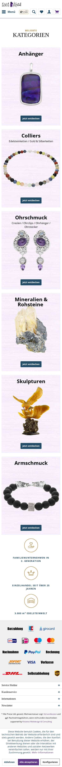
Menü (11, 12)
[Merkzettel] (41, 12)
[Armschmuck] (31, 496)
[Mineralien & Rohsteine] (31, 332)
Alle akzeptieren (28, 762)
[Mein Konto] (49, 12)
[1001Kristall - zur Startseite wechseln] (11, 4)
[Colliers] (31, 168)
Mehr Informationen (42, 752)
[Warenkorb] (57, 12)
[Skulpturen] (31, 414)
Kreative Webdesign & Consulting (37, 721)
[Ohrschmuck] (31, 250)
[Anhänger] (31, 86)
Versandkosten (50, 714)
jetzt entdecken (31, 118)
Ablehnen (9, 762)
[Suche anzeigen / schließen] (33, 12)
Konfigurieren (50, 762)
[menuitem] (8, 12)
